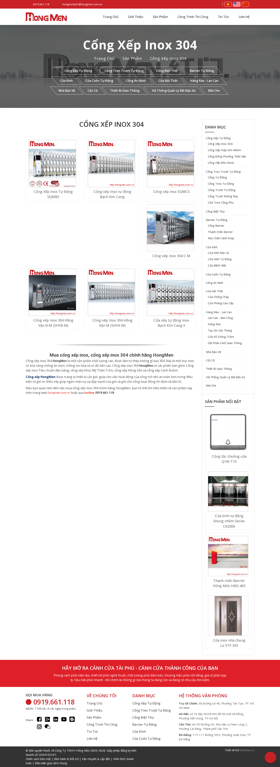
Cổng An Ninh (136, 81)
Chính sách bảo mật (38, 759)
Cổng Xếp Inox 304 (140, 44)
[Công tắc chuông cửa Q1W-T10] (228, 432)
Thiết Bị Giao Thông (124, 90)
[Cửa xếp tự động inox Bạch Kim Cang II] (170, 293)
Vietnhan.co (247, 750)
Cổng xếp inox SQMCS (171, 191)
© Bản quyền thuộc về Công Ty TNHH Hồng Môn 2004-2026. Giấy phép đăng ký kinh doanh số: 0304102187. (81, 757)
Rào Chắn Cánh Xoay (221, 238)
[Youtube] (64, 719)
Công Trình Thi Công (193, 16)
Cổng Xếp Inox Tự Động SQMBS (53, 194)
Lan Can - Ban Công (220, 318)
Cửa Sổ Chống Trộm (221, 337)
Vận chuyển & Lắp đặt (96, 759)
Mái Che (214, 90)
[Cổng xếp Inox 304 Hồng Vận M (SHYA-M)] (111, 293)
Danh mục (215, 127)
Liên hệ (244, 16)
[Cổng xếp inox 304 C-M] (170, 228)
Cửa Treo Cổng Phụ (221, 202)
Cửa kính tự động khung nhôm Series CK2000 (229, 521)
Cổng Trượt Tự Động (221, 190)
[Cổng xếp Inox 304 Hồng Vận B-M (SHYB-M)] (52, 293)
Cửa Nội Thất (168, 81)
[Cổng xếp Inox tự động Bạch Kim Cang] (111, 164)
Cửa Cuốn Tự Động (99, 81)
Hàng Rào (214, 324)
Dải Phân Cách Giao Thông (225, 343)
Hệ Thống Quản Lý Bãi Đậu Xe (174, 90)
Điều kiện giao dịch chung (51, 763)
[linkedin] (56, 719)
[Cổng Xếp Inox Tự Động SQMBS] (52, 164)
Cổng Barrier (216, 225)
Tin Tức (223, 16)
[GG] (47, 719)
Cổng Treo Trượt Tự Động (124, 71)
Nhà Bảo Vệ (66, 90)
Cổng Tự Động (217, 177)
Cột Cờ (93, 90)
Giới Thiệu (135, 16)
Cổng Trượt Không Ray (223, 196)
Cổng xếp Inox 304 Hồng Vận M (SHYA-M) (112, 323)
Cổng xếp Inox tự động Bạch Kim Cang (112, 194)
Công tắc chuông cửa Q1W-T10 (229, 459)
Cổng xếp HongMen (40, 377)
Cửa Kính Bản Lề (218, 253)
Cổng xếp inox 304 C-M (171, 256)
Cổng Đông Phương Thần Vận (227, 156)
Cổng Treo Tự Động (221, 183)
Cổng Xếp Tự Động (78, 71)
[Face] (39, 719)
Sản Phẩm (160, 16)
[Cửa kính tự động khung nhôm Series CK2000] (228, 491)
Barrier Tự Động (202, 71)
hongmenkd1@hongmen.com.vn (82, 4)
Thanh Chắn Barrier (220, 232)
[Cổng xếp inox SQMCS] (170, 164)
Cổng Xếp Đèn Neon (221, 162)
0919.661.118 (41, 4)
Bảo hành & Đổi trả (66, 759)
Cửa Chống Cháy (218, 297)
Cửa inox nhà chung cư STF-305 (229, 643)
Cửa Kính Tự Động (220, 259)
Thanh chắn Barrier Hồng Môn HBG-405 (229, 583)
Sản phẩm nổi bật (223, 401)
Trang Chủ (110, 16)
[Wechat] (47, 727)
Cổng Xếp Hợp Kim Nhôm (224, 150)
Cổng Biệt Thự (166, 71)
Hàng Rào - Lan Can (204, 81)
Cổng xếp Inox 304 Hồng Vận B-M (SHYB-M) (53, 323)
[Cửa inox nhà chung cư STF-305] (228, 616)
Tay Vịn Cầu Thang (220, 330)
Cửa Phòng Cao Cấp (221, 303)
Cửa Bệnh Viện (217, 265)
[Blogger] (72, 719)
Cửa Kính (66, 81)
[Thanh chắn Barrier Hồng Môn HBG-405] (228, 556)
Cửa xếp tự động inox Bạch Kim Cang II (171, 323)
